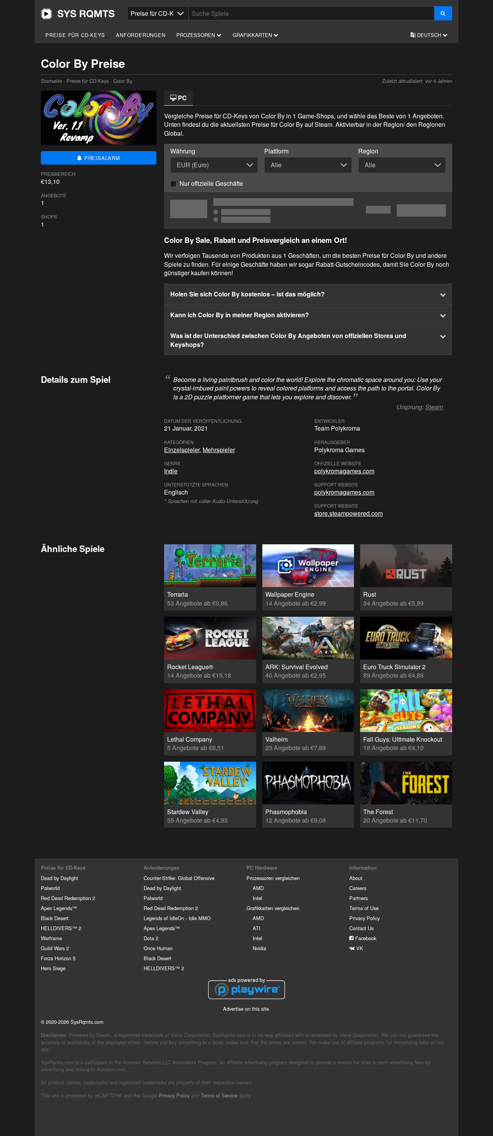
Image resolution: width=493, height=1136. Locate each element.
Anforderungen (140, 35)
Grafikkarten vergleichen (272, 908)
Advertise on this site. (246, 1008)
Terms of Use (364, 908)
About (355, 878)
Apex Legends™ (59, 908)
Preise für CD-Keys (75, 35)
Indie (171, 470)
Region (368, 151)
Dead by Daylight (59, 878)
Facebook (365, 938)
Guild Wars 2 (55, 948)
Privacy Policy (364, 918)
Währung (182, 151)
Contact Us (361, 928)
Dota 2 (151, 938)
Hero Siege (53, 968)
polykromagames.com (344, 470)
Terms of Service (219, 1095)
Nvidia (259, 948)
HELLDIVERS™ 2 (61, 928)
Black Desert (55, 918)
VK (359, 948)
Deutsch (429, 35)
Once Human (158, 948)
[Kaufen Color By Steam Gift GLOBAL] (308, 210)
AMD (258, 888)
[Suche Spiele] (443, 13)
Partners (358, 898)
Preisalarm (101, 158)
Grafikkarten (253, 35)
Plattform (276, 151)
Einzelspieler (182, 449)
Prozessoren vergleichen (273, 878)
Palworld (50, 888)
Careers (357, 888)
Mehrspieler (219, 449)
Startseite (78, 14)
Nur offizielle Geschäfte (211, 183)
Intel (257, 898)
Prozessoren (196, 35)
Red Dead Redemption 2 (68, 898)
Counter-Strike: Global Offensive (179, 878)
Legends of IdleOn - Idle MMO (177, 918)
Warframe (51, 938)
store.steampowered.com (348, 513)
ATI (256, 928)
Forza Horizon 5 (58, 958)
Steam (434, 406)
